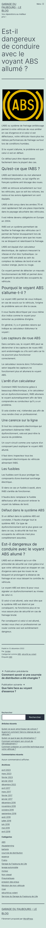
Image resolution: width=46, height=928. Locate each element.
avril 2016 (6, 831)
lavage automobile (10, 867)
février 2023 (7, 777)
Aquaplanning (8, 846)
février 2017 (7, 795)
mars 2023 (6, 773)
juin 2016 (6, 824)
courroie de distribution (12, 853)
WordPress (28, 919)
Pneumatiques (8, 878)
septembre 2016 (9, 813)
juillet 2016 (6, 821)
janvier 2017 (7, 799)
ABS (19, 654)
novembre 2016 (9, 806)
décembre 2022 (9, 784)
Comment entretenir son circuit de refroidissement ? (17, 742)
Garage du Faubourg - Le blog (11, 7)
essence (5, 856)
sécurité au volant (29, 654)
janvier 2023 (7, 781)
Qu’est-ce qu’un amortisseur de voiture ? (20, 729)
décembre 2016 (9, 802)
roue (4, 889)
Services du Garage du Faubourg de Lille (20, 896)
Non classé (7, 874)
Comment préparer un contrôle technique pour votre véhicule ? (23, 748)
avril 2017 (6, 788)
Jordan (7, 651)
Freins (4, 860)
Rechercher (7, 712)
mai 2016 (6, 828)
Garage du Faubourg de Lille (14, 864)
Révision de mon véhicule (13, 885)
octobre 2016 (8, 810)
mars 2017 (6, 792)
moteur (5, 871)
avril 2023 (6, 770)
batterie (5, 849)
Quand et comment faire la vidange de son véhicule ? (21, 733)
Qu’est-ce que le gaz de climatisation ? (19, 738)
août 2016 (6, 817)
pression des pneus (10, 882)
